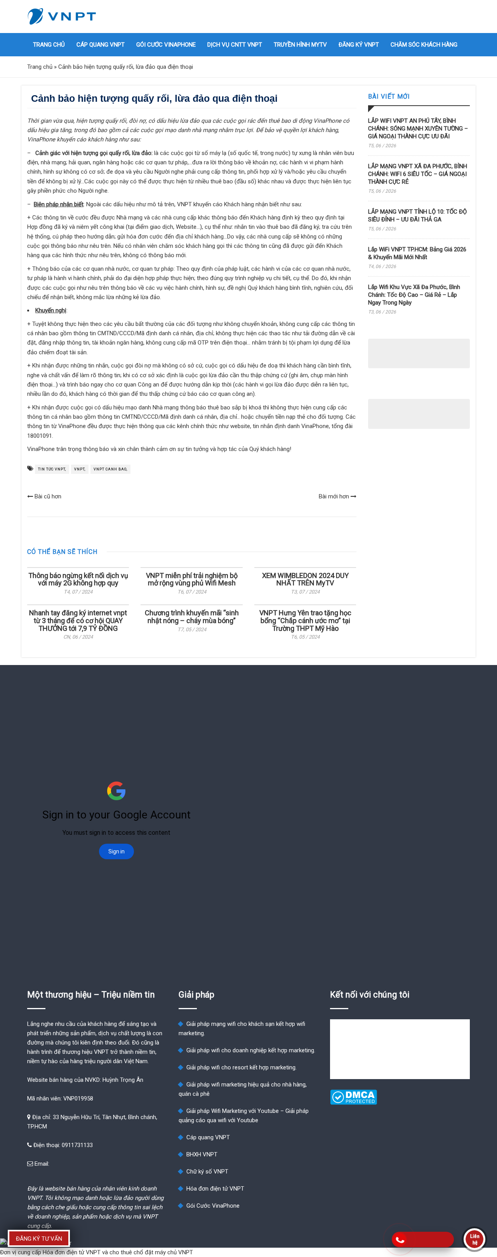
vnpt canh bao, (110, 469)
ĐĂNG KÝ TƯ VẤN (39, 1238)
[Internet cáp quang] (434, 1172)
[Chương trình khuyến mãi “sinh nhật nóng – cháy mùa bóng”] (191, 604)
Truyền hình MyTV (300, 44)
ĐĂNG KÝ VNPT (359, 44)
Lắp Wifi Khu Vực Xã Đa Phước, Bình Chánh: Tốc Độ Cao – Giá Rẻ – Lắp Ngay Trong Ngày (414, 295)
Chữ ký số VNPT (207, 1171)
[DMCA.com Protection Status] (353, 1102)
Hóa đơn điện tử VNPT (215, 1188)
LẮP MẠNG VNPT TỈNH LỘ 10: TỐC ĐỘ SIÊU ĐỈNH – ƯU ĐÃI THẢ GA (417, 215)
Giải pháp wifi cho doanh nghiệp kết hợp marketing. (250, 1050)
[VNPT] (62, 16)
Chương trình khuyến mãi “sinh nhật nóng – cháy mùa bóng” (192, 617)
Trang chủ (49, 44)
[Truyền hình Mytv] (434, 1181)
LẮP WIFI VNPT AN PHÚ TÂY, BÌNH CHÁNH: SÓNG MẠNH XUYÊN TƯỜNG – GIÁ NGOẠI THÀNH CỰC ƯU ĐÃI (418, 128)
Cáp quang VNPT (100, 44)
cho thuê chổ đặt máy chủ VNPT (151, 1252)
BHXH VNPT (201, 1154)
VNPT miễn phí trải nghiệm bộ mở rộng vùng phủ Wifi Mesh (192, 579)
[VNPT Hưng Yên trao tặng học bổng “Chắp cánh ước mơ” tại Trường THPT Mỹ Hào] (305, 604)
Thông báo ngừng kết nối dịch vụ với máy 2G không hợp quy (78, 579)
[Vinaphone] (434, 1190)
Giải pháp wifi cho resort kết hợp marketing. (241, 1067)
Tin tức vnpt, (52, 469)
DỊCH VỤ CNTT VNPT (234, 44)
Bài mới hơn (335, 496)
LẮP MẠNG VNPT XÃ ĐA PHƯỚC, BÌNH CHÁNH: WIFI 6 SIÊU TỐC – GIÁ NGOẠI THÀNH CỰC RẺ (417, 174)
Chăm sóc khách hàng (424, 44)
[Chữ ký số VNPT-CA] (434, 1200)
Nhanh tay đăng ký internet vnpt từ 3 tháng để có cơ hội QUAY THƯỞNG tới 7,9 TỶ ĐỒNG (78, 620)
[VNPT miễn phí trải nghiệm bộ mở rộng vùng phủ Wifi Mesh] (191, 567)
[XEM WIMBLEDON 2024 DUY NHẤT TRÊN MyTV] (305, 567)
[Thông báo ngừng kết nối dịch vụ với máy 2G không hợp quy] (78, 567)
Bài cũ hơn (47, 496)
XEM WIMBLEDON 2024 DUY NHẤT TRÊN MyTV (305, 579)
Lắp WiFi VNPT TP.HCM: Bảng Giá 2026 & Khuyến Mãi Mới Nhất (417, 253)
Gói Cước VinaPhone (166, 44)
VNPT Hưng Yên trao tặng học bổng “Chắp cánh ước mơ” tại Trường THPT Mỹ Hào (305, 620)
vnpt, (79, 469)
